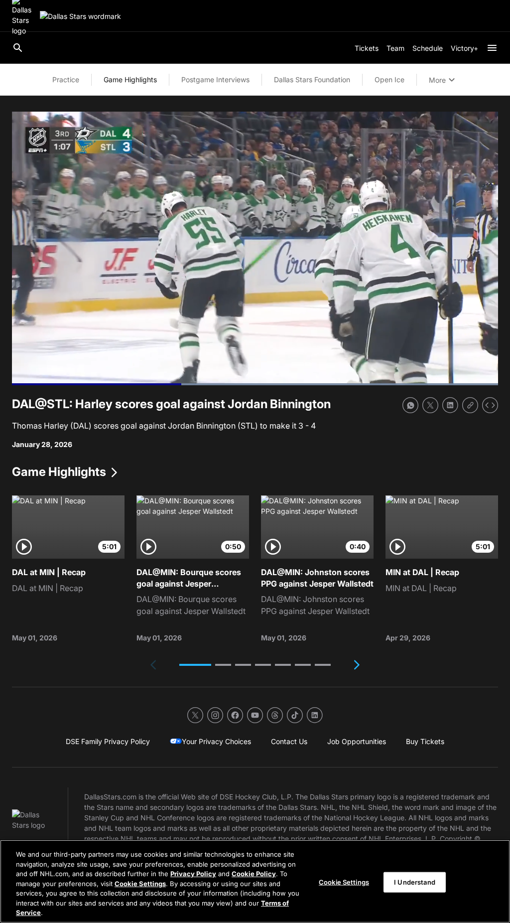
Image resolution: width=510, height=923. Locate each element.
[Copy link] (470, 405)
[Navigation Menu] (492, 48)
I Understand (414, 882)
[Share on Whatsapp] (410, 405)
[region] (255, 881)
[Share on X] (430, 405)
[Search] (18, 48)
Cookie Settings (140, 884)
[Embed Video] (490, 405)
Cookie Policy (254, 874)
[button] (195, 665)
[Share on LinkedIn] (450, 405)
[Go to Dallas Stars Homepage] (80, 16)
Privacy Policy (193, 874)
